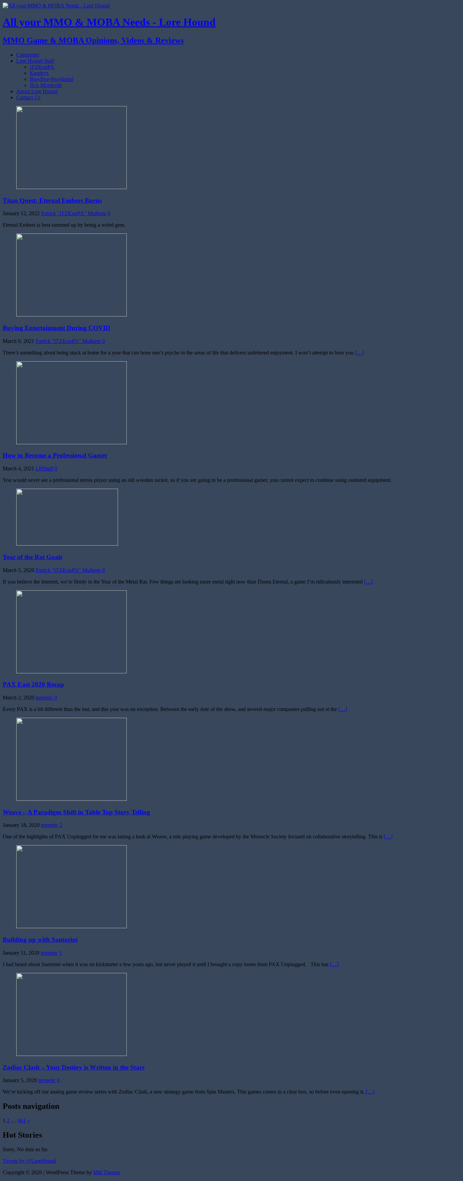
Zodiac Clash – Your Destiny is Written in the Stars (73, 1067)
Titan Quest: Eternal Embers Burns (52, 200)
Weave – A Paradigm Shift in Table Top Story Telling (76, 812)
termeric (44, 697)
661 (22, 1120)
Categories (27, 55)
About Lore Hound (37, 91)
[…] (359, 352)
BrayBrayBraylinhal (51, 79)
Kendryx (39, 73)
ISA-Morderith (46, 85)
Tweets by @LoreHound (29, 1161)
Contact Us (28, 97)
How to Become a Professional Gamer (55, 455)
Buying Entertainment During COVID (56, 327)
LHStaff (44, 468)
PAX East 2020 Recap (33, 684)
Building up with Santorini (40, 939)
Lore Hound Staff (35, 61)
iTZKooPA (42, 67)
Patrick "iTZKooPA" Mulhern (73, 213)
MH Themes (106, 1172)
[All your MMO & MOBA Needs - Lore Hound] (56, 5)
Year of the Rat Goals (32, 557)
